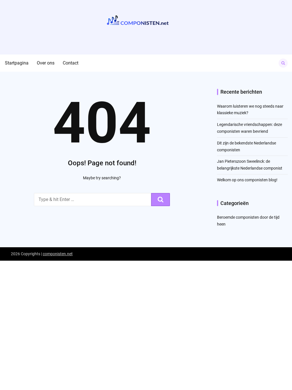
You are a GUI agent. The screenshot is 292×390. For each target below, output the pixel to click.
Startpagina (17, 63)
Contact (70, 63)
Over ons (45, 63)
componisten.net (58, 254)
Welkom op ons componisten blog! (247, 180)
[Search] (160, 199)
